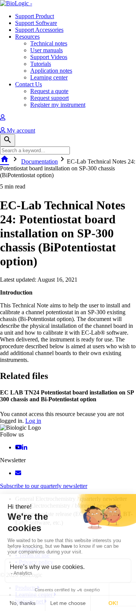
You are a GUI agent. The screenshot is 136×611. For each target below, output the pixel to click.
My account (20, 130)
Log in (33, 421)
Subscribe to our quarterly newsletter (43, 486)
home (4, 159)
